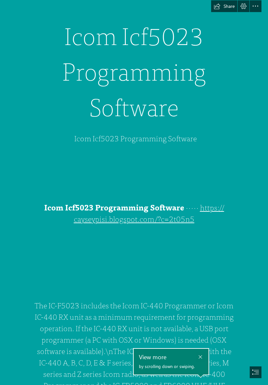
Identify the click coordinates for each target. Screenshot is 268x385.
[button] (224, 6)
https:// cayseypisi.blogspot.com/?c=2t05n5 (149, 213)
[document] (134, 192)
